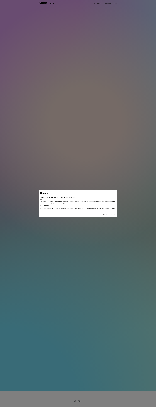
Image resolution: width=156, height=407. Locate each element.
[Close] (115, 193)
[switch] (41, 205)
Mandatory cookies (46, 200)
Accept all (113, 214)
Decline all (105, 214)
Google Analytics (46, 205)
